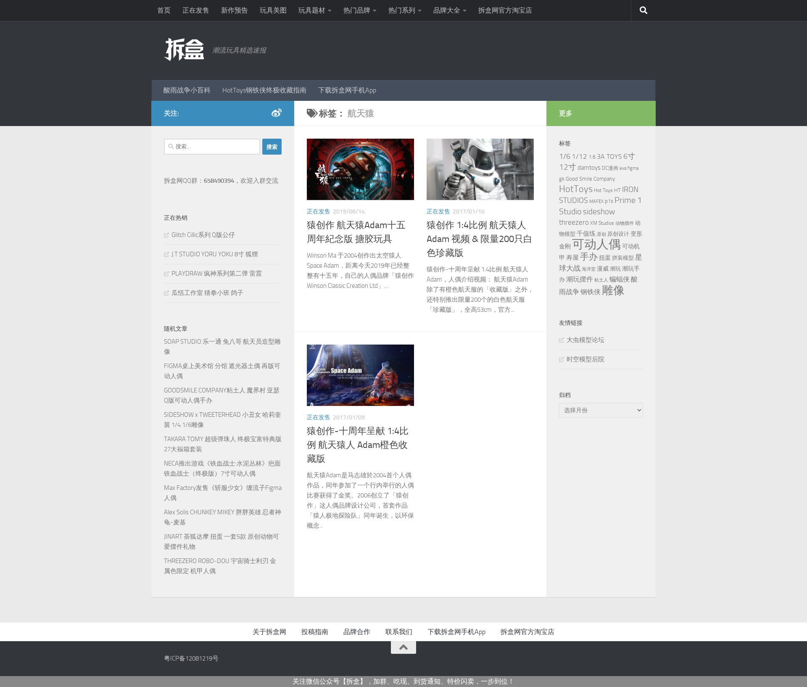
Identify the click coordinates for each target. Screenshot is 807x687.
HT (617, 190)
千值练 (586, 233)
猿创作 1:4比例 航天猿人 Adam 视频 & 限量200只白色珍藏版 (480, 239)
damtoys (589, 167)
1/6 (564, 156)
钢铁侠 (590, 292)
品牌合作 (356, 632)
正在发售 (195, 10)
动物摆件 (624, 223)
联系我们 (398, 632)
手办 (589, 257)
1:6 (592, 157)
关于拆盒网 (269, 632)
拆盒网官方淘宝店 (505, 10)
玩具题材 (311, 10)
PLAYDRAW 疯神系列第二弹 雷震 (216, 273)
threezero (574, 222)
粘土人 (601, 280)
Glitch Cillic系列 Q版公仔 (203, 235)
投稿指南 (314, 632)
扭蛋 (605, 257)
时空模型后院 (585, 359)
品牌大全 (446, 10)
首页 (164, 10)
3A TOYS (609, 157)
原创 (601, 234)
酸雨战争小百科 (187, 90)
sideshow (599, 211)
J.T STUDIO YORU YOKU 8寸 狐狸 (214, 254)
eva (623, 168)
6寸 (629, 156)
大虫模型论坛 (585, 340)
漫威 (603, 268)
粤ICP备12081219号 (191, 658)
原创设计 (618, 234)
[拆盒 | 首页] (184, 49)
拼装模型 (623, 258)
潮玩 (615, 269)
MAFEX (596, 201)
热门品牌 (356, 10)
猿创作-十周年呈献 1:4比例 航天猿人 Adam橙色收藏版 (358, 445)
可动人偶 (596, 244)
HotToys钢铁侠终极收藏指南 (264, 90)
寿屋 (572, 257)
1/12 (579, 156)
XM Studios (602, 223)
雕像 (613, 290)
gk (561, 179)
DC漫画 (610, 168)
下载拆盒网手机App (347, 90)
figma (633, 168)
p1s (609, 201)
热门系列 (401, 10)
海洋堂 (589, 269)
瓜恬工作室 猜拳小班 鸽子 (207, 293)
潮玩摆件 (579, 279)
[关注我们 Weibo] (277, 113)
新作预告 (234, 10)
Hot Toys (603, 190)
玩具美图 (273, 10)
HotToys (576, 189)
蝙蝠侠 (619, 279)
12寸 (567, 167)
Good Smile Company (590, 179)
